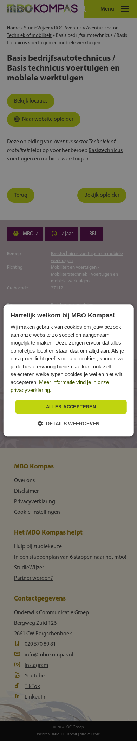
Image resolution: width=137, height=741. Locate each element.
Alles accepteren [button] (71, 406)
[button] (68, 424)
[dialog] (69, 370)
